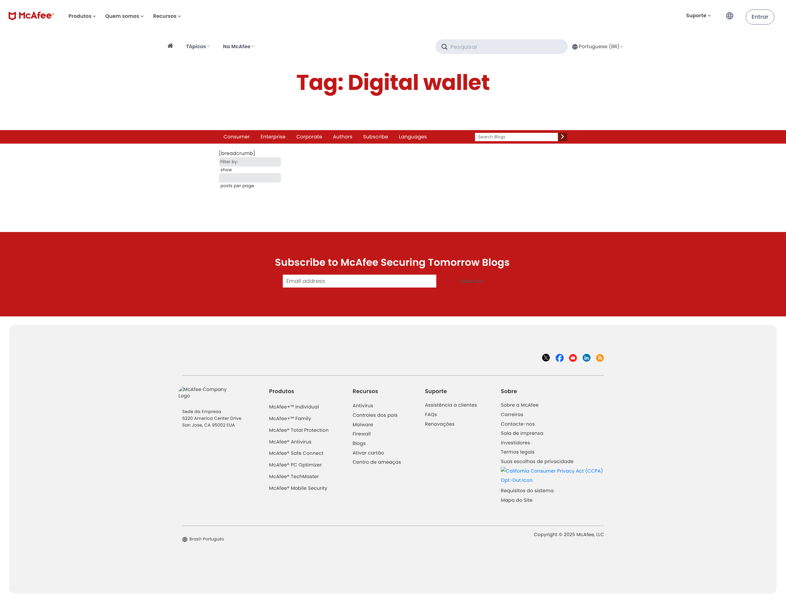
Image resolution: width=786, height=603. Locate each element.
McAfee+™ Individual (294, 407)
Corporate (309, 136)
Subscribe (375, 136)
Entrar (760, 17)
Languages (413, 136)
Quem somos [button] (122, 16)
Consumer (237, 136)
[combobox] (597, 46)
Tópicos (196, 46)
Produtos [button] (79, 16)
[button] (731, 13)
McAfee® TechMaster (294, 477)
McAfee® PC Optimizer (295, 465)
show (226, 170)
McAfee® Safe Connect (296, 453)
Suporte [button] (696, 15)
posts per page (237, 186)
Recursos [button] (165, 16)
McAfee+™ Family (290, 419)
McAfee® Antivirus (290, 442)
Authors (342, 136)
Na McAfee (236, 46)
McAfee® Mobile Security (298, 488)
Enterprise (273, 136)
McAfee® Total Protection (299, 430)
